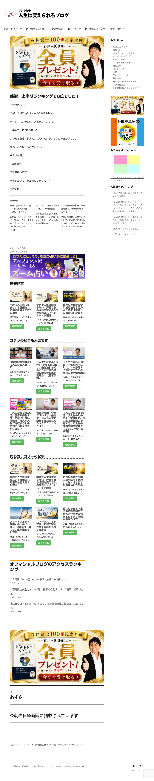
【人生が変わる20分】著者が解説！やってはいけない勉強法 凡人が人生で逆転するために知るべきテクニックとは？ (20, 421)
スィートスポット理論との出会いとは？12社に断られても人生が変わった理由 (20, 527)
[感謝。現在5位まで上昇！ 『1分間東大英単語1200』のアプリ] (23, 218)
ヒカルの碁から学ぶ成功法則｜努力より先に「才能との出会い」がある (73, 309)
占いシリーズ (119, 69)
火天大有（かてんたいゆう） (125, 234)
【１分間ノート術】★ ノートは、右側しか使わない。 (39, 579)
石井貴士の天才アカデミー (124, 81)
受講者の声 (57, 29)
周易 (115, 72)
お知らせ (117, 50)
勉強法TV (117, 66)
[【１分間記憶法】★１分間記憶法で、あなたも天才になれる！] (74, 218)
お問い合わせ (116, 29)
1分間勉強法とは (35, 29)
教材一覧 (72, 29)
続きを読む (17, 326)
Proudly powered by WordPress (69, 766)
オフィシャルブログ (19, 252)
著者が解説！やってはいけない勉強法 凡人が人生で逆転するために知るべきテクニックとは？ (46, 419)
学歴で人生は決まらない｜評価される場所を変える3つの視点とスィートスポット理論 (47, 310)
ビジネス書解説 (120, 59)
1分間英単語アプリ (95, 29)
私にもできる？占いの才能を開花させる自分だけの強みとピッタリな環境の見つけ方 (73, 514)
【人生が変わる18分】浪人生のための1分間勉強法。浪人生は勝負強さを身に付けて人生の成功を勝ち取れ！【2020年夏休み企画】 (74, 422)
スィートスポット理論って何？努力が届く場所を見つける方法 (46, 526)
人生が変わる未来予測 (122, 62)
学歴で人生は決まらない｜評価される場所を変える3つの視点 (21, 309)
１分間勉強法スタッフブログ (125, 88)
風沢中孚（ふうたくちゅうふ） (126, 229)
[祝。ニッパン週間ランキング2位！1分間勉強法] (48, 215)
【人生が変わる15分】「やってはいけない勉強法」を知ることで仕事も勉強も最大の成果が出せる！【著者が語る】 (47, 370)
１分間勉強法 (119, 85)
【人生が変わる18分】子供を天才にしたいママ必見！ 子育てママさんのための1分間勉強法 (74, 367)
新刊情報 (117, 78)
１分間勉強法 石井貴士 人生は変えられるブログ (31, 766)
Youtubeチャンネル (121, 47)
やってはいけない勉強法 (123, 53)
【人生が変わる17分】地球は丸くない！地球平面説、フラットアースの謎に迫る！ (127, 220)
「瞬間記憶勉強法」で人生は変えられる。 (20, 365)
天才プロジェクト (121, 75)
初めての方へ (11, 29)
